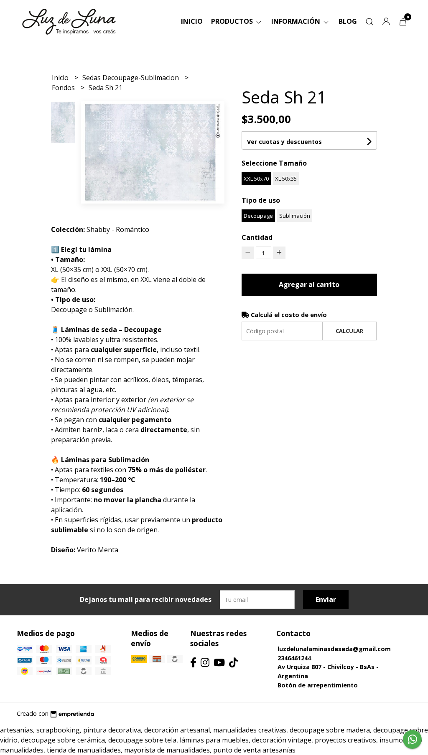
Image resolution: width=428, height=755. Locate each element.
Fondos (64, 87)
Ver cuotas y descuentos (284, 142)
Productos (233, 21)
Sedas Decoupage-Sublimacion (131, 77)
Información (296, 21)
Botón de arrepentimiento (318, 685)
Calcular (349, 331)
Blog (348, 21)
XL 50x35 (286, 178)
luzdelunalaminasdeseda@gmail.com (334, 649)
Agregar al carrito (309, 284)
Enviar (326, 599)
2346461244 (294, 658)
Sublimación (294, 215)
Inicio (192, 21)
